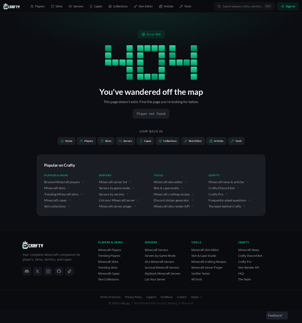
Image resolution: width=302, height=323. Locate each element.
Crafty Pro (216, 194)
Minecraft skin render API (172, 206)
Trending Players (109, 255)
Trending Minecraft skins (61, 194)
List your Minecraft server (117, 200)
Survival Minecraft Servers (162, 267)
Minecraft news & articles (226, 182)
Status (195, 297)
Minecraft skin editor (168, 182)
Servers (78, 6)
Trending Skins (108, 267)
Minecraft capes (55, 200)
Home (68, 141)
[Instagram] (48, 271)
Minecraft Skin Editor (205, 250)
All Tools (196, 279)
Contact (181, 297)
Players (40, 6)
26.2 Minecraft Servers (159, 261)
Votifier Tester (200, 273)
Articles (168, 6)
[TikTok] (69, 271)
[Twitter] (37, 271)
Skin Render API (248, 267)
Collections (120, 6)
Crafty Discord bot (222, 188)
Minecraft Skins (108, 261)
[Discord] (27, 271)
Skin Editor (146, 6)
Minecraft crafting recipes (172, 194)
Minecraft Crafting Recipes (208, 261)
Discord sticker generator (171, 200)
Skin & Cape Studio (203, 255)
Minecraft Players (109, 250)
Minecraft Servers (156, 250)
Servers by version (111, 194)
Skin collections (55, 206)
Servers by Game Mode (160, 255)
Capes (98, 6)
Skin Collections (108, 279)
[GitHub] (59, 271)
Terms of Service (110, 297)
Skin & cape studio (166, 188)
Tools (187, 6)
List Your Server (155, 279)
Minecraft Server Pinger (207, 267)
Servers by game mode (114, 188)
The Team (244, 279)
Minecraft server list (113, 182)
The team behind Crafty (225, 206)
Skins (59, 6)
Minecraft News (248, 250)
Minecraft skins (55, 188)
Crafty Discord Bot (250, 255)
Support (151, 297)
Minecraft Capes (109, 273)
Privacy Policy (133, 297)
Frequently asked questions (227, 200)
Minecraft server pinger (115, 206)
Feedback (166, 297)
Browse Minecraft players (62, 182)
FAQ (241, 273)
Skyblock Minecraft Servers (162, 273)
